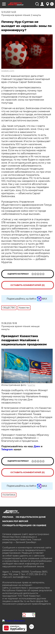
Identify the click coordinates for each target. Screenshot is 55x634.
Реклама (7, 517)
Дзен (37, 446)
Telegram (7, 449)
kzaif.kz (31, 385)
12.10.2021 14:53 (8, 12)
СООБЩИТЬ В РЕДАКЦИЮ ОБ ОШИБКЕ (24, 525)
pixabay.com (7, 70)
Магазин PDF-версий (15, 521)
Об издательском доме (31, 517)
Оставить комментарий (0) (27, 285)
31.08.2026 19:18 (9, 323)
